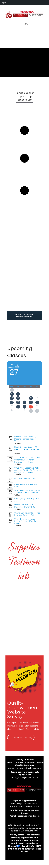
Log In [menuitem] (3, 3)
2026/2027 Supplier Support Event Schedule (24, 173)
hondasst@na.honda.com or (24, 803)
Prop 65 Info (28, 846)
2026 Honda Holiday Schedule (24, 203)
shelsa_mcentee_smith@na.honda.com (26, 762)
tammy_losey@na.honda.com (24, 806)
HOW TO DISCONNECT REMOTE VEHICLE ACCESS (25, 849)
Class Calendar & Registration (24, 143)
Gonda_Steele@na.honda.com (24, 777)
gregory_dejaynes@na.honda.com (24, 768)
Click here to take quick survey (21, 738)
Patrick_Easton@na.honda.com (24, 816)
